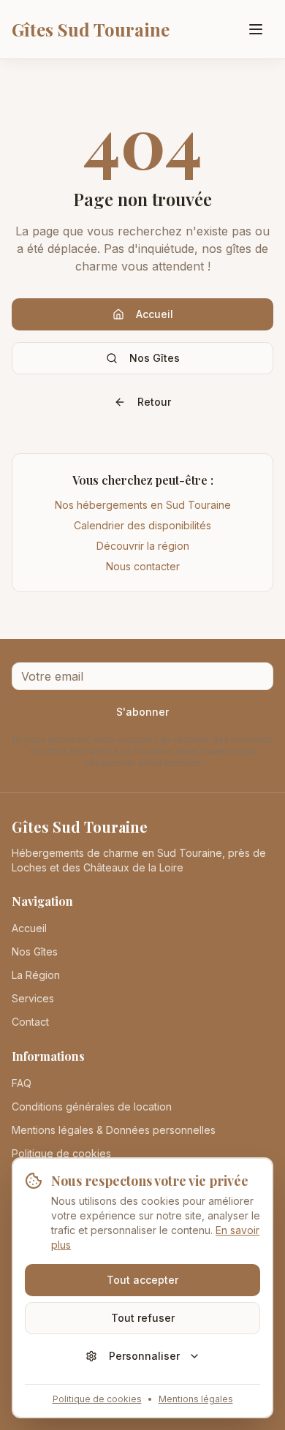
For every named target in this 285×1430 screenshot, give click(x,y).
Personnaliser (144, 1356)
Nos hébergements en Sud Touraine (143, 505)
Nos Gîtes (154, 358)
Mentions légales (196, 1398)
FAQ (21, 1083)
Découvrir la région (142, 546)
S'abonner (142, 711)
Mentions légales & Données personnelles (114, 1130)
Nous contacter (143, 566)
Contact (30, 1021)
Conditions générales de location (92, 1106)
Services (33, 998)
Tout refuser (143, 1318)
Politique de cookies (97, 1398)
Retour (154, 402)
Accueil (154, 314)
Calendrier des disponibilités (142, 525)
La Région (36, 975)
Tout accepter (142, 1280)
